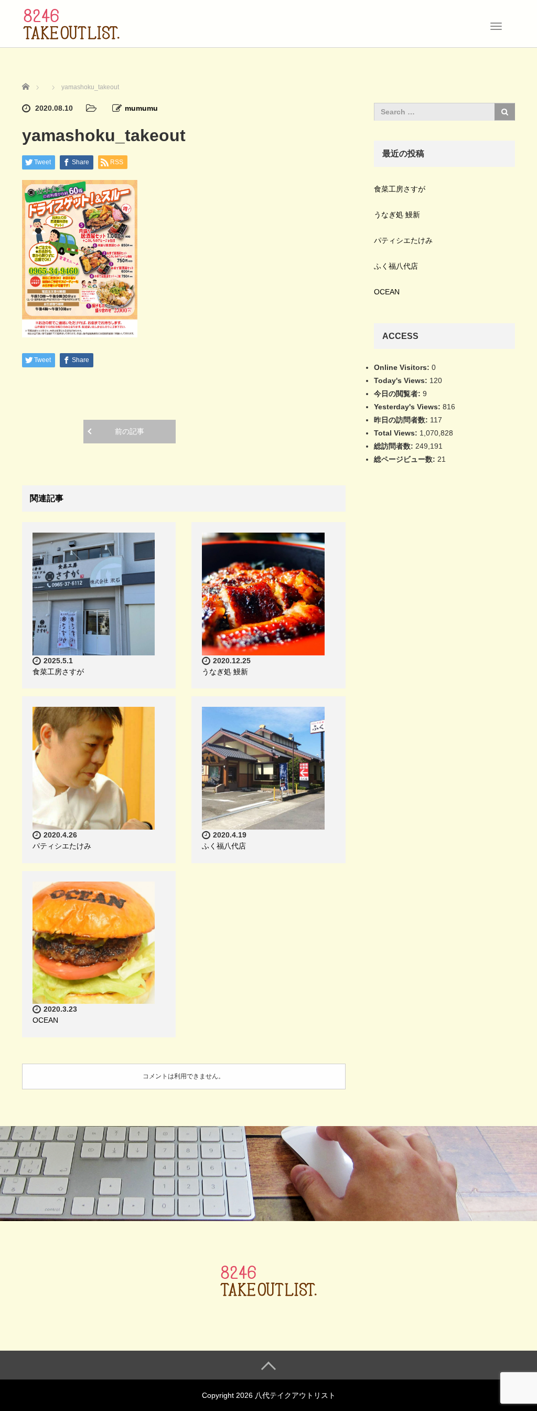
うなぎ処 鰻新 (225, 671)
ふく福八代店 (224, 846)
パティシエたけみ (62, 846)
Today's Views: (401, 380)
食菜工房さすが (58, 671)
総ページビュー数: (405, 459)
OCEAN (45, 1020)
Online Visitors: (403, 367)
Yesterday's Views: (408, 406)
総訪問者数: (394, 446)
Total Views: (397, 433)
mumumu (141, 108)
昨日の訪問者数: (402, 420)
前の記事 (129, 431)
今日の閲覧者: (398, 393)
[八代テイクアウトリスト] (71, 22)
